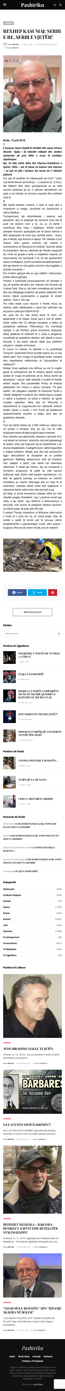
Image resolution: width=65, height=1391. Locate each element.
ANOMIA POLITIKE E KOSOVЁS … (38, 760)
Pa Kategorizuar (11, 937)
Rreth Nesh (24, 1356)
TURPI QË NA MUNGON (32, 779)
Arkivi (12, 1356)
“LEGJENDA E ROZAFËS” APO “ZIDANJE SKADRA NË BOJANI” (32, 1310)
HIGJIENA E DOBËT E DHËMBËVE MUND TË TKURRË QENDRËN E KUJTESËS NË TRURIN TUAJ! (38, 694)
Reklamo (48, 1356)
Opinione (8, 23)
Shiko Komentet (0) (32, 612)
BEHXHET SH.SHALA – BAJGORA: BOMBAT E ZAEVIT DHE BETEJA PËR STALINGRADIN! (30, 1228)
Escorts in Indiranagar (14, 859)
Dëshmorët (8, 889)
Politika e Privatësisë (32, 1361)
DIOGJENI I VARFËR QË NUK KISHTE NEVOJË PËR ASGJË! (40, 733)
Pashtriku (32, 4)
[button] (4, 5)
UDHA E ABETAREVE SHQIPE (35, 798)
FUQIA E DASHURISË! (31, 674)
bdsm (6, 835)
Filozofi (7, 901)
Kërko (59, 633)
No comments (13, 48)
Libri (5, 925)
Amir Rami (38, 1384)
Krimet (6, 913)
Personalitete (10, 943)
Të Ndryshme (9, 949)
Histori (6, 907)
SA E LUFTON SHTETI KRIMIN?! (26, 1124)
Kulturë (7, 919)
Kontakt (37, 1356)
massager (8, 871)
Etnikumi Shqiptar (12, 895)
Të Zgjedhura (10, 955)
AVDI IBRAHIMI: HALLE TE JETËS (28, 1048)
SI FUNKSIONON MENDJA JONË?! (38, 714)
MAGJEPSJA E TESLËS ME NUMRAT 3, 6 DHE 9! (39, 655)
